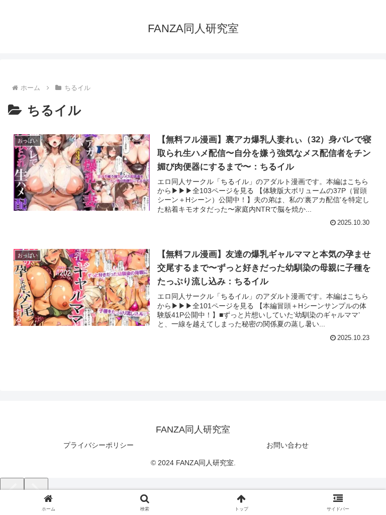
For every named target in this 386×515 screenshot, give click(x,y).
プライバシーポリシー (98, 445)
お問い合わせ (287, 445)
